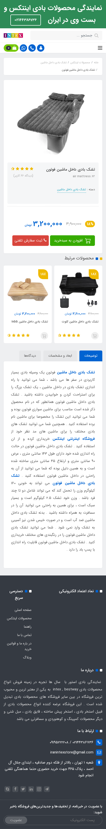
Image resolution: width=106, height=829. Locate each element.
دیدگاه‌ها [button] (30, 355)
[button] (40, 48)
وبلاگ (27, 657)
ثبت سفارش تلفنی (29, 240)
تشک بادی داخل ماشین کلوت (80, 321)
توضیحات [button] (90, 355)
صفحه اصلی (23, 610)
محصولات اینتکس (19, 618)
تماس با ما (24, 635)
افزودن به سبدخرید (69, 240)
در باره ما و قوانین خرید (19, 646)
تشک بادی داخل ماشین (71, 189)
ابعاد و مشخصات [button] (60, 355)
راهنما (28, 626)
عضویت (16, 820)
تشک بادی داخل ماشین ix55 (30, 321)
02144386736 (26, 20)
